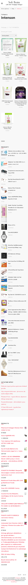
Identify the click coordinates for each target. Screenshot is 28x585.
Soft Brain (14, 2)
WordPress (14, 582)
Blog (24, 574)
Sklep (19, 574)
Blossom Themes (11, 580)
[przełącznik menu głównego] (2, 3)
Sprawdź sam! (7, 45)
